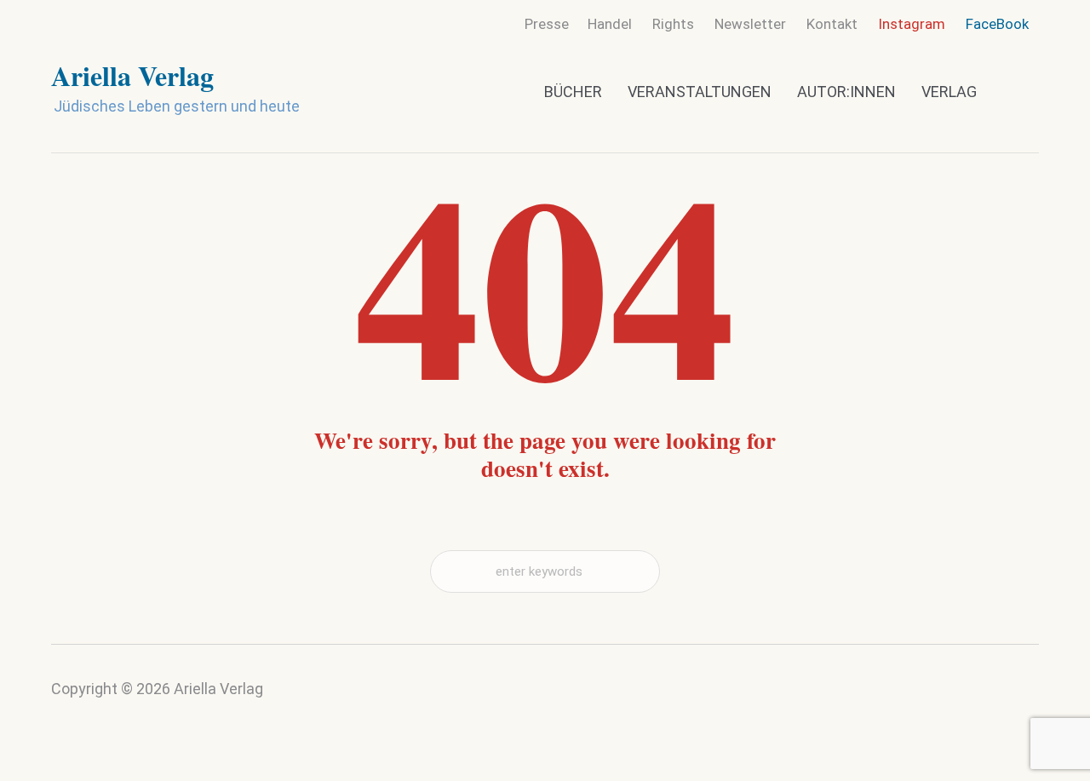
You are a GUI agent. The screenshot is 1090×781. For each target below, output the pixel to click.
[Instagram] (989, 700)
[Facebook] (1023, 696)
